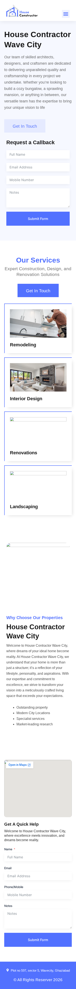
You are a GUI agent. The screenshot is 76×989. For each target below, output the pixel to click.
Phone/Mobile (13, 887)
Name (8, 849)
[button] (66, 14)
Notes (8, 906)
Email (7, 868)
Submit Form (38, 219)
